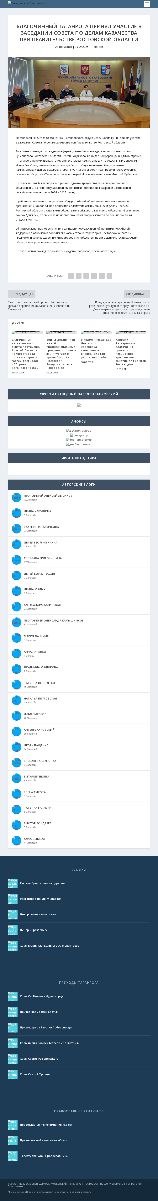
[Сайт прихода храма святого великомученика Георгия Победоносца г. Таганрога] (13, 1027)
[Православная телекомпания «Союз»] (13, 1125)
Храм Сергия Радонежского (39, 1058)
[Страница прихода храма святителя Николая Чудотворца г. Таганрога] (13, 996)
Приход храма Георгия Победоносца (46, 1027)
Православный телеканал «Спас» (43, 1140)
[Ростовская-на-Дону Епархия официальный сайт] (13, 899)
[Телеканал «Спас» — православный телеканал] (13, 1140)
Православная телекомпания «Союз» (46, 1124)
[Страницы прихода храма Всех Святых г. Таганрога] (13, 1012)
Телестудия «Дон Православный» (44, 1156)
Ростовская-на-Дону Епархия (40, 899)
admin (68, 47)
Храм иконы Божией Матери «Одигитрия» (49, 1043)
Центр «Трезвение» (34, 930)
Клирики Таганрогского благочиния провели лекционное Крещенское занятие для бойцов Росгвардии (131, 352)
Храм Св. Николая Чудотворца (42, 996)
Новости (97, 47)
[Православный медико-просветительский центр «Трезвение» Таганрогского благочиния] (13, 930)
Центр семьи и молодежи (38, 914)
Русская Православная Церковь (42, 883)
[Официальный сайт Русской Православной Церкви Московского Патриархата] (13, 883)
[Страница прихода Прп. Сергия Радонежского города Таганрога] (13, 1059)
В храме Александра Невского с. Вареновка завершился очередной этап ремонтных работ (96, 348)
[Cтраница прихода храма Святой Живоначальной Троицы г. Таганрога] (13, 1074)
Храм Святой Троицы (35, 1074)
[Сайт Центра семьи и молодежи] (13, 914)
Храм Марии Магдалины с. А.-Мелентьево (49, 945)
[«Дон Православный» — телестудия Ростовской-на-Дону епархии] (13, 1156)
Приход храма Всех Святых (39, 1012)
